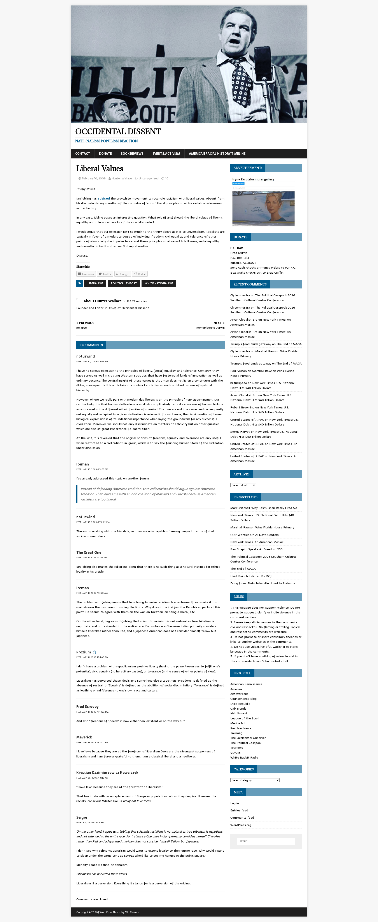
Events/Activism (166, 153)
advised (104, 198)
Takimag (236, 733)
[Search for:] (266, 841)
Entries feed (239, 810)
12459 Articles (137, 301)
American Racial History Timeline (217, 153)
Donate (105, 153)
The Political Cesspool (245, 742)
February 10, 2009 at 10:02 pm (93, 522)
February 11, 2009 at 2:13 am (91, 557)
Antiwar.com (239, 693)
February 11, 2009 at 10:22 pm (92, 712)
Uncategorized (149, 178)
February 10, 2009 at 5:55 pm (92, 361)
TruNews (236, 747)
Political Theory (124, 283)
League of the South (245, 718)
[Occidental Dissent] (189, 120)
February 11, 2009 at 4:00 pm (92, 657)
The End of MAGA (289, 344)
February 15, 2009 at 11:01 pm (92, 742)
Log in (234, 803)
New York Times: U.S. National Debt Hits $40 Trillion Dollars (262, 385)
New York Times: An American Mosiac (257, 542)
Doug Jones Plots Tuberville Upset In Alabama (262, 583)
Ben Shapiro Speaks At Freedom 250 (256, 549)
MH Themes (132, 912)
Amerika (236, 689)
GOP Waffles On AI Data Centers (254, 534)
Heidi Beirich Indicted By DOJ (250, 576)
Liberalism (95, 283)
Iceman (82, 464)
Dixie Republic (240, 703)
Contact (82, 153)
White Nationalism (159, 283)
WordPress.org (240, 825)
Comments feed (242, 817)
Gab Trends (238, 708)
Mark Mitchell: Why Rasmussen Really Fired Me (264, 507)
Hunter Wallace (122, 178)
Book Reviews (132, 153)
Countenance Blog (243, 698)
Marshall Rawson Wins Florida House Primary (262, 527)
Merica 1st (237, 723)
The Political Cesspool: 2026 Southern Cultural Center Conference (262, 297)
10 (166, 178)
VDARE (235, 752)
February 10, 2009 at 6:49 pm (92, 469)
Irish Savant (238, 713)
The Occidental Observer (248, 737)
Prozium (83, 652)
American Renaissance (246, 684)
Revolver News (240, 728)
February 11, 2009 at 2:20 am (92, 593)
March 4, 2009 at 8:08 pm (90, 822)
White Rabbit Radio (244, 757)
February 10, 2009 (94, 178)
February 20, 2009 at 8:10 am (92, 778)
